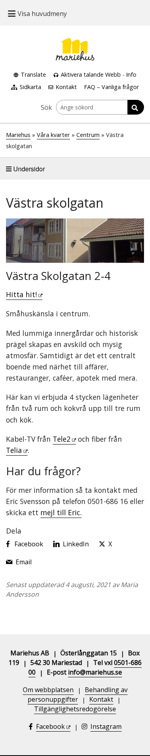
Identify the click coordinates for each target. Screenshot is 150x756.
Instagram (106, 726)
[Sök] (136, 107)
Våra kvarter (53, 135)
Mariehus (18, 135)
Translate (33, 74)
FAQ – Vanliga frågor (111, 87)
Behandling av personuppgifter (78, 694)
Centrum (88, 135)
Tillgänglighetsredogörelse (75, 708)
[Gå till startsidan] (75, 42)
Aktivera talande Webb (91, 74)
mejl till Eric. (61, 512)
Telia (14, 450)
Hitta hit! (21, 294)
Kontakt (66, 87)
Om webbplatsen (48, 689)
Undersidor (28, 168)
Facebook (50, 726)
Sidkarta (30, 87)
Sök (46, 107)
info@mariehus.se (95, 672)
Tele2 (61, 439)
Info (131, 74)
